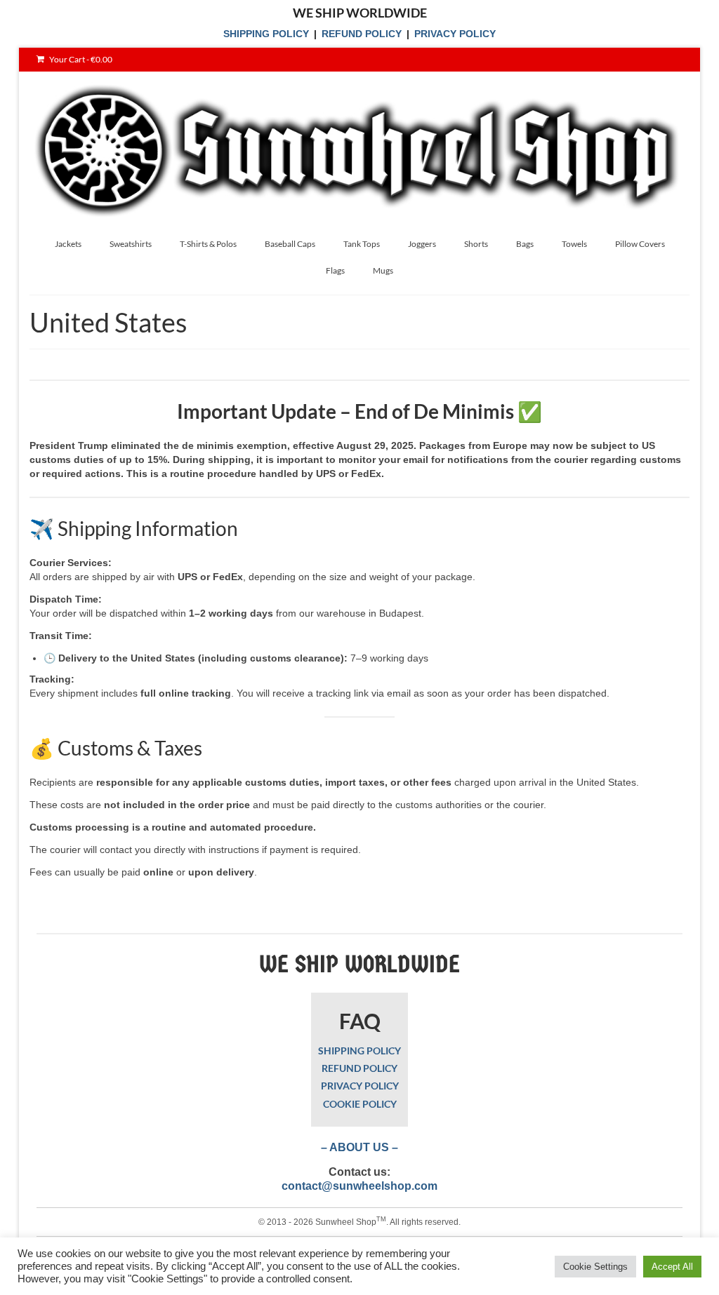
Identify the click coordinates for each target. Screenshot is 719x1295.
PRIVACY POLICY (455, 33)
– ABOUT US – (359, 1147)
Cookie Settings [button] (595, 1266)
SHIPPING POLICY (266, 33)
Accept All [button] (672, 1266)
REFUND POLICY (362, 33)
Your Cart (80, 59)
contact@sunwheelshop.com (359, 1186)
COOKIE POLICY (360, 1104)
